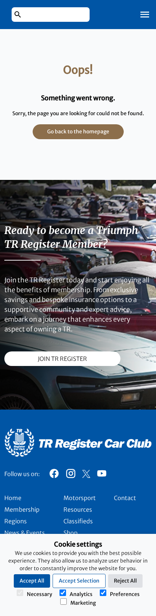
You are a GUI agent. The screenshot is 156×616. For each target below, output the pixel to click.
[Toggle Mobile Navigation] (144, 14)
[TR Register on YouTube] (101, 475)
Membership (22, 509)
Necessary (39, 594)
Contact (125, 498)
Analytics (81, 594)
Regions (15, 521)
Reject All (125, 580)
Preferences (125, 594)
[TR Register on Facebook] (54, 475)
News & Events (24, 532)
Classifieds (78, 521)
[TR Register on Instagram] (70, 475)
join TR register (62, 358)
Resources (77, 509)
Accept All (32, 580)
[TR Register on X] (86, 474)
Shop (70, 532)
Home (12, 498)
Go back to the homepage (78, 131)
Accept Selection (79, 580)
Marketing (83, 603)
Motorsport (79, 498)
